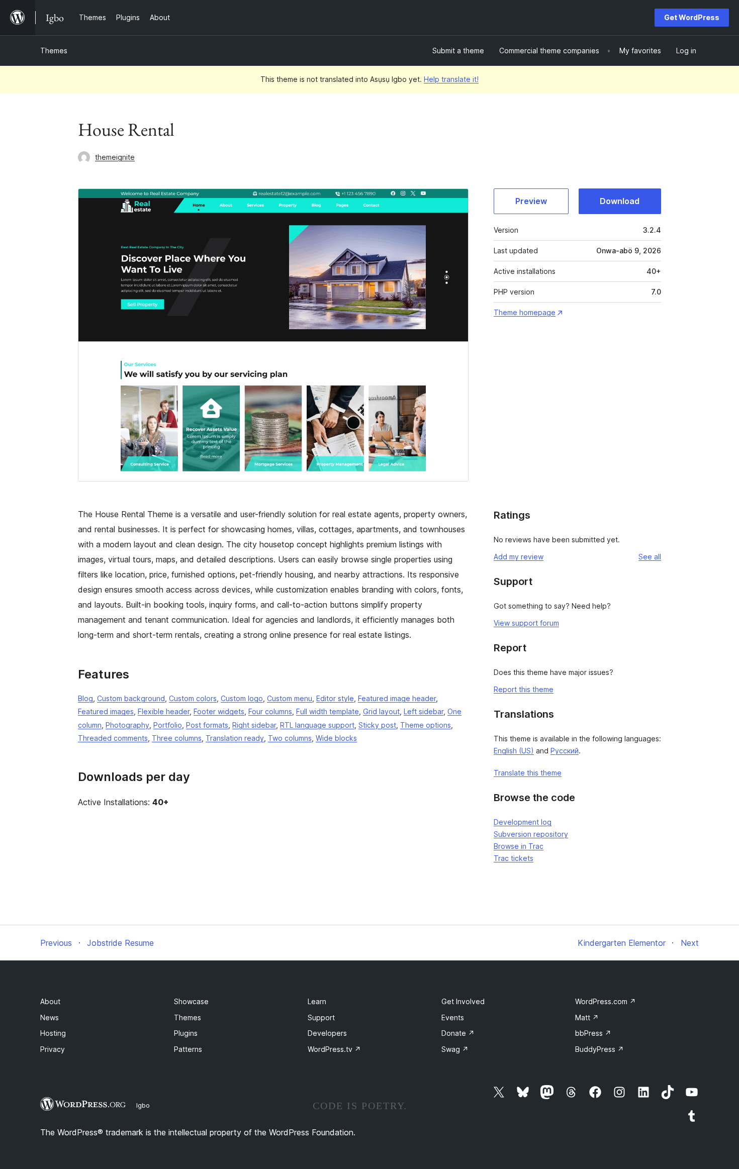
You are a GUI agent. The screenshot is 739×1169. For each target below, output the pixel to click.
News (49, 1017)
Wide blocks (336, 738)
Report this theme (523, 689)
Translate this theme (528, 772)
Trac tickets (513, 858)
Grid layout (381, 711)
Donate (458, 1033)
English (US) (514, 750)
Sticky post (377, 725)
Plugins (186, 1033)
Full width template (327, 711)
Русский (564, 750)
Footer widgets (219, 711)
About (50, 1001)
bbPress (593, 1033)
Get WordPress (691, 17)
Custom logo (242, 698)
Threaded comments (113, 738)
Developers (327, 1033)
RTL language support (317, 725)
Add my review (518, 556)
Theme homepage (525, 312)
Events (452, 1017)
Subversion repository (531, 834)
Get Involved (463, 1001)
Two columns (290, 738)
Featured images (106, 711)
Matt (587, 1017)
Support (321, 1017)
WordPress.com (605, 1001)
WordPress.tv (334, 1049)
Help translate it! (451, 79)
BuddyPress (599, 1049)
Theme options (425, 725)
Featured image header (397, 698)
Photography (127, 725)
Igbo (143, 1105)
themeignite (115, 157)
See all (649, 556)
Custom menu (289, 698)
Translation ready (235, 738)
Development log (522, 822)
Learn (317, 1001)
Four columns (270, 711)
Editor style (335, 698)
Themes (53, 50)
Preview (531, 201)
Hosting (53, 1033)
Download (619, 201)
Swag (455, 1049)
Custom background (131, 698)
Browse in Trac (518, 846)
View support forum (526, 623)
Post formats (207, 725)
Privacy (52, 1049)
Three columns (177, 738)
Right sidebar (254, 725)
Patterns (188, 1049)
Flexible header (164, 711)
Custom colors (193, 698)
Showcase (191, 1001)
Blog (85, 698)
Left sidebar (423, 711)
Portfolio (167, 725)
